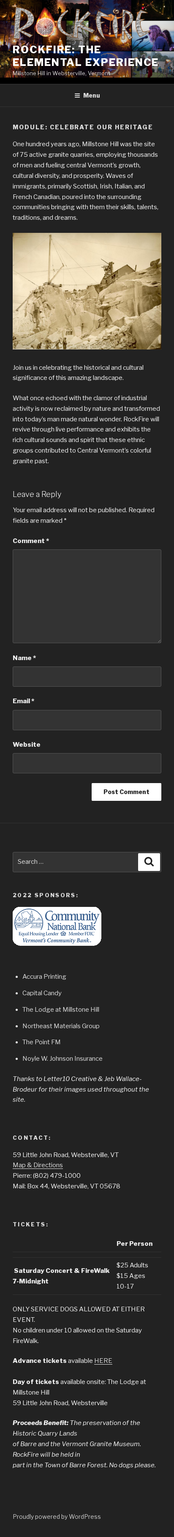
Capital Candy (42, 993)
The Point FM (41, 1042)
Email (23, 701)
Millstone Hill (81, 1009)
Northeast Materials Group (61, 1026)
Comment (31, 541)
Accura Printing (44, 976)
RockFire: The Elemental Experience (86, 56)
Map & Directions (38, 1165)
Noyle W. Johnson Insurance (62, 1058)
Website (27, 744)
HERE (103, 1361)
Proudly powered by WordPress (57, 1516)
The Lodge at (42, 1009)
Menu (91, 95)
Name (24, 658)
